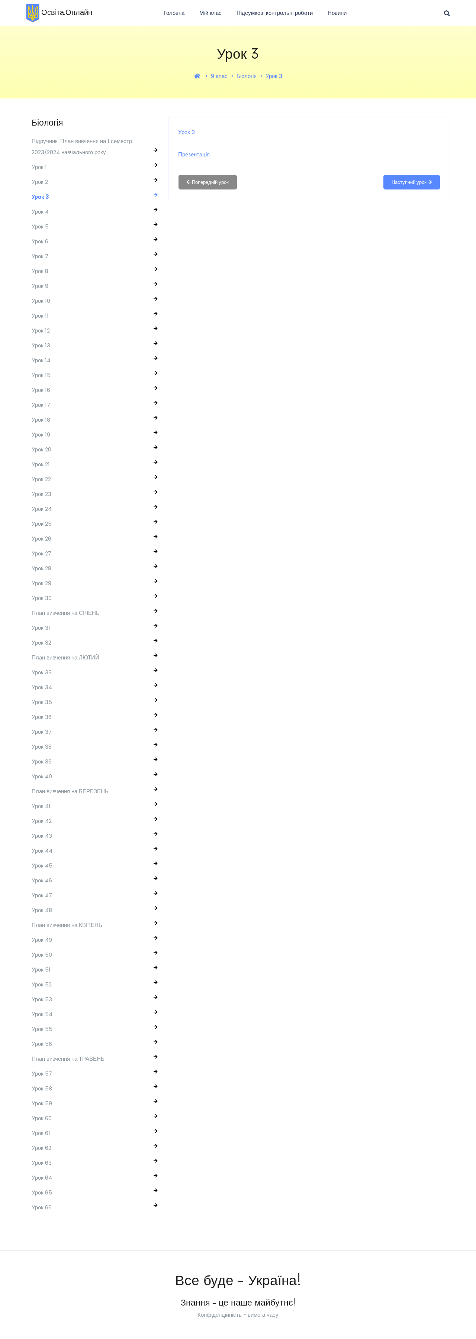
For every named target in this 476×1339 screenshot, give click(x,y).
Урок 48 (42, 910)
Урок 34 (42, 687)
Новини (337, 13)
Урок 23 (41, 494)
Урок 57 (42, 1073)
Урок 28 (41, 568)
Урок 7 (40, 256)
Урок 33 (42, 672)
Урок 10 (41, 301)
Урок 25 (42, 524)
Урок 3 (274, 76)
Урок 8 (40, 271)
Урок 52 (42, 984)
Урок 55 (42, 1029)
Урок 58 (42, 1088)
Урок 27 (41, 553)
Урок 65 (42, 1192)
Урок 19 (41, 434)
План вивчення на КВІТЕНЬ (67, 925)
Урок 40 (42, 776)
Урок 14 (41, 360)
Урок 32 (41, 642)
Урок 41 (41, 806)
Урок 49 (42, 940)
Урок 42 (42, 821)
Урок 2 (40, 182)
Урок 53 (42, 999)
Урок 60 (42, 1118)
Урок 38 (42, 746)
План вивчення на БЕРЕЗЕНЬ (70, 791)
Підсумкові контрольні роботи (275, 13)
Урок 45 (42, 865)
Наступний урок (410, 182)
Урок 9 (40, 286)
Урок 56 (42, 1044)
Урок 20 (41, 449)
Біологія (247, 76)
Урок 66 (42, 1207)
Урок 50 (42, 955)
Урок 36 (42, 717)
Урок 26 (41, 538)
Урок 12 (41, 330)
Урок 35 (42, 702)
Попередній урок (210, 182)
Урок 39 (42, 761)
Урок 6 (40, 241)
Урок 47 (42, 895)
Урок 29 (41, 583)
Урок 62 (41, 1148)
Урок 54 (42, 1014)
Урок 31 (41, 628)
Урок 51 (41, 969)
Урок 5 (40, 226)
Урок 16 (41, 390)
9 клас (219, 76)
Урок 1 (39, 167)
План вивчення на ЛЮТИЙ (65, 657)
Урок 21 (41, 464)
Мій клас (210, 13)
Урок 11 (40, 316)
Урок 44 (42, 851)
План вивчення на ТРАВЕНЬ (68, 1059)
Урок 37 (42, 732)
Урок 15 (41, 375)
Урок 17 (41, 405)
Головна (174, 13)
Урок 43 (42, 836)
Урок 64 (42, 1177)
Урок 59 (42, 1103)
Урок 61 (41, 1133)
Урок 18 (41, 420)
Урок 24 (42, 509)
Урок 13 (41, 345)
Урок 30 (42, 598)
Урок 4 (40, 211)
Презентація (194, 154)
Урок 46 (42, 880)
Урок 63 (42, 1163)
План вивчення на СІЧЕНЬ (66, 613)
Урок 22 (41, 479)
